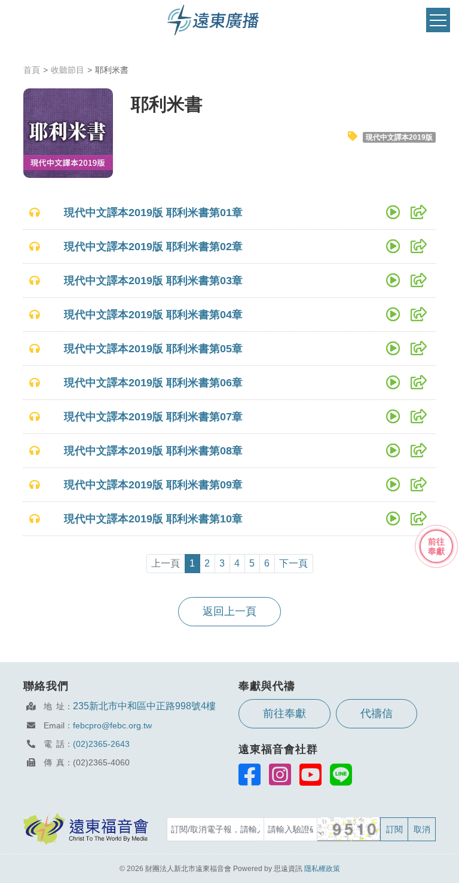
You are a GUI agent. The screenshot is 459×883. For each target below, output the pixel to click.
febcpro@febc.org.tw (112, 725)
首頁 (31, 70)
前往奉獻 (284, 713)
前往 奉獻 (436, 546)
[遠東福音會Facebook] (249, 774)
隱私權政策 (322, 868)
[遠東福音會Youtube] (310, 774)
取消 (422, 829)
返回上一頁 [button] (229, 611)
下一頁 (293, 563)
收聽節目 (67, 70)
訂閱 (394, 829)
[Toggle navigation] (438, 20)
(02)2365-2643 (101, 744)
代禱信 (376, 713)
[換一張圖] (349, 829)
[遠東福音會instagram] (280, 774)
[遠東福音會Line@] (341, 774)
